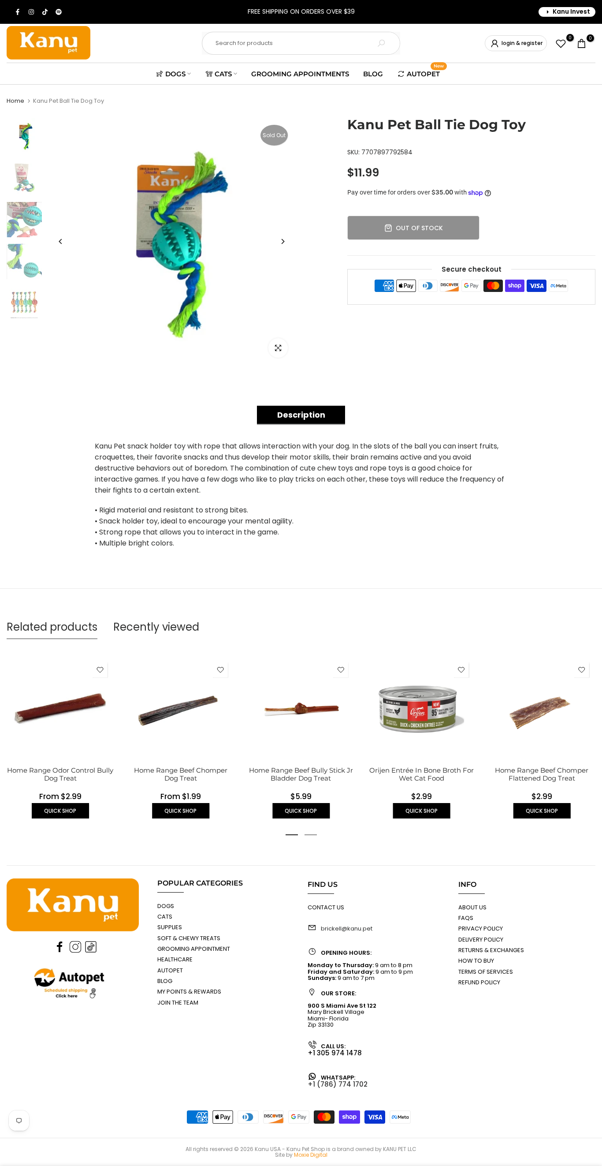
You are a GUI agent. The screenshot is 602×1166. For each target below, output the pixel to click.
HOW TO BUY (476, 961)
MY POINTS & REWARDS (189, 991)
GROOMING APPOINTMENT (193, 949)
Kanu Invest (571, 11)
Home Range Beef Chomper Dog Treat (180, 774)
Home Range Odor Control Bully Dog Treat (60, 774)
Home (15, 101)
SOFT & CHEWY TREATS (188, 938)
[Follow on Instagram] (31, 11)
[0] (560, 43)
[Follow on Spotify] (59, 11)
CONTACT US (326, 907)
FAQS (465, 918)
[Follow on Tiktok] (45, 11)
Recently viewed (156, 627)
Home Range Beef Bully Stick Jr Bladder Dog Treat (301, 774)
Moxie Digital (310, 1155)
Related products (52, 627)
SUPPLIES (169, 927)
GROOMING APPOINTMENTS (300, 74)
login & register (522, 43)
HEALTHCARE (175, 959)
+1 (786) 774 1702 (338, 1084)
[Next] (282, 241)
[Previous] (61, 241)
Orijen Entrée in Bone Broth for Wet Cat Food (421, 774)
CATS (223, 74)
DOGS (175, 74)
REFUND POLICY (479, 982)
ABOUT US (472, 907)
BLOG (373, 74)
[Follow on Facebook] (18, 11)
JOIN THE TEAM (177, 1002)
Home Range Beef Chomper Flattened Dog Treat (541, 774)
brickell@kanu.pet (346, 928)
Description (301, 414)
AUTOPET (425, 72)
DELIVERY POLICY (480, 939)
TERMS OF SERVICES (485, 972)
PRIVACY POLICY (480, 928)
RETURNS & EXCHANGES (491, 950)
